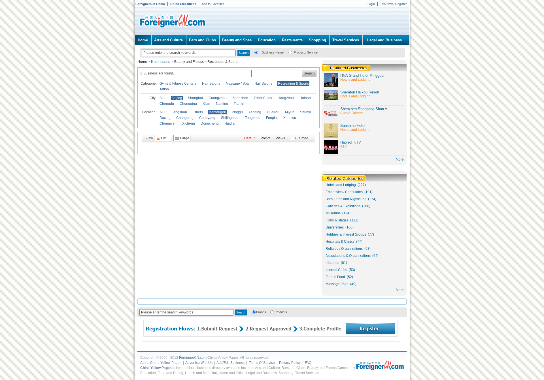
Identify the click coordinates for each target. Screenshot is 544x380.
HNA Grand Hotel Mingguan (362, 75)
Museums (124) (338, 213)
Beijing (176, 98)
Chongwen (168, 123)
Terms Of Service (262, 363)
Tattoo (164, 89)
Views (280, 138)
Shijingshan (230, 118)
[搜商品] (290, 52)
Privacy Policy (290, 363)
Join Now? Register (393, 4)
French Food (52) (339, 277)
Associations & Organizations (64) (352, 256)
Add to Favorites (213, 4)
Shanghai (195, 98)
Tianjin (239, 104)
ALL (163, 98)
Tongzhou (252, 118)
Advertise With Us (198, 363)
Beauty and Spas (237, 40)
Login (371, 4)
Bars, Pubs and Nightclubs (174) (351, 199)
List (163, 138)
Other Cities (263, 98)
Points (265, 138)
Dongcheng (210, 123)
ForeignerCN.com (193, 358)
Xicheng (188, 123)
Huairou (273, 112)
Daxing (165, 118)
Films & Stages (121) (342, 220)
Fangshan (179, 112)
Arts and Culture (168, 40)
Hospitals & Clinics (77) (344, 242)
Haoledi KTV (350, 142)
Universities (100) (340, 227)
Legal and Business (384, 40)
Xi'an (206, 104)
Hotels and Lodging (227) (346, 185)
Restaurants (292, 40)
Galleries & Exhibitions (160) (348, 206)
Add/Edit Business (230, 363)
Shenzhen (240, 98)
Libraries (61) (336, 263)
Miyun (289, 112)
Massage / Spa (237, 84)
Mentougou (217, 112)
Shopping (317, 40)
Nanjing (222, 104)
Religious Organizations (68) (348, 249)
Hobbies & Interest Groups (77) (350, 234)
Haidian (230, 123)
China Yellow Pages (156, 368)
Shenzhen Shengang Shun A (363, 109)
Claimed (301, 138)
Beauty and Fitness (189, 62)
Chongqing (188, 104)
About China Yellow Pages (160, 363)
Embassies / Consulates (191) (349, 192)
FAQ (308, 363)
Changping (185, 118)
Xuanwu (289, 118)
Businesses (161, 61)
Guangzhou (218, 98)
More (400, 290)
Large (184, 138)
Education (267, 40)
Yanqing (254, 112)
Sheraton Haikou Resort (359, 92)
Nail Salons (263, 84)
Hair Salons (211, 84)
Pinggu (237, 112)
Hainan (305, 98)
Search (309, 73)
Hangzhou (286, 98)
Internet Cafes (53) (340, 270)
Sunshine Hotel (352, 125)
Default (249, 138)
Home (143, 40)
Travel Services (345, 40)
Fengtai (272, 118)
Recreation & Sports (222, 62)
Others (198, 112)
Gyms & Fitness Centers (178, 84)
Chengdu (167, 104)
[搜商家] (256, 52)
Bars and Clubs (202, 40)
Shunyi (305, 112)
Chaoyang (207, 118)
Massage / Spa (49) (341, 284)
